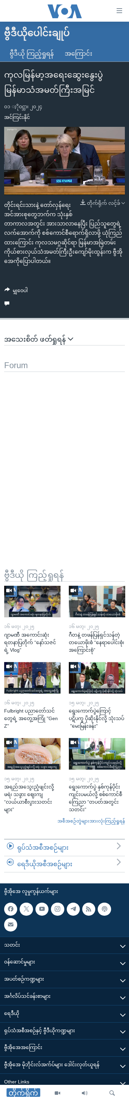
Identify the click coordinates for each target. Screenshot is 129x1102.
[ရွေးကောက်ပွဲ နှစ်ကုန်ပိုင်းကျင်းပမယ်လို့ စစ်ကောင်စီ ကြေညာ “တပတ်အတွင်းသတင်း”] (97, 754)
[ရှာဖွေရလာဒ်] (112, 1093)
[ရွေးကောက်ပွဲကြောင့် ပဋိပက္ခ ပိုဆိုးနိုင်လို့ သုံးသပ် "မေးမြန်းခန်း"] (97, 678)
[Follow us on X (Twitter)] (26, 909)
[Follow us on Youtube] (42, 909)
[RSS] (88, 909)
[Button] (16, 292)
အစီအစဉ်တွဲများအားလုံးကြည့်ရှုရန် (91, 821)
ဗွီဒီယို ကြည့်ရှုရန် (32, 53)
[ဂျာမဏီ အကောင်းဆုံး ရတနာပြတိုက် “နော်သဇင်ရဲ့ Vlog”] (32, 601)
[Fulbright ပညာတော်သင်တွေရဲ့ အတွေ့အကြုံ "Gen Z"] (32, 678)
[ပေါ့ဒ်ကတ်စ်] (104, 909)
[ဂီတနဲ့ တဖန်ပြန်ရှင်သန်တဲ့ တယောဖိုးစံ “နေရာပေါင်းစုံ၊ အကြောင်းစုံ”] (97, 601)
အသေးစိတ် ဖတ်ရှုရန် (36, 339)
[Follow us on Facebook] (10, 909)
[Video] (57, 1093)
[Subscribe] (10, 924)
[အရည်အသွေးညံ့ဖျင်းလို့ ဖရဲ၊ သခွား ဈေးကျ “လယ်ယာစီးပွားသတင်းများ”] (32, 754)
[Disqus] (64, 458)
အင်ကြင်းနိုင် (17, 117)
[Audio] (84, 1093)
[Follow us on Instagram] (57, 909)
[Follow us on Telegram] (73, 909)
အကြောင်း (78, 53)
